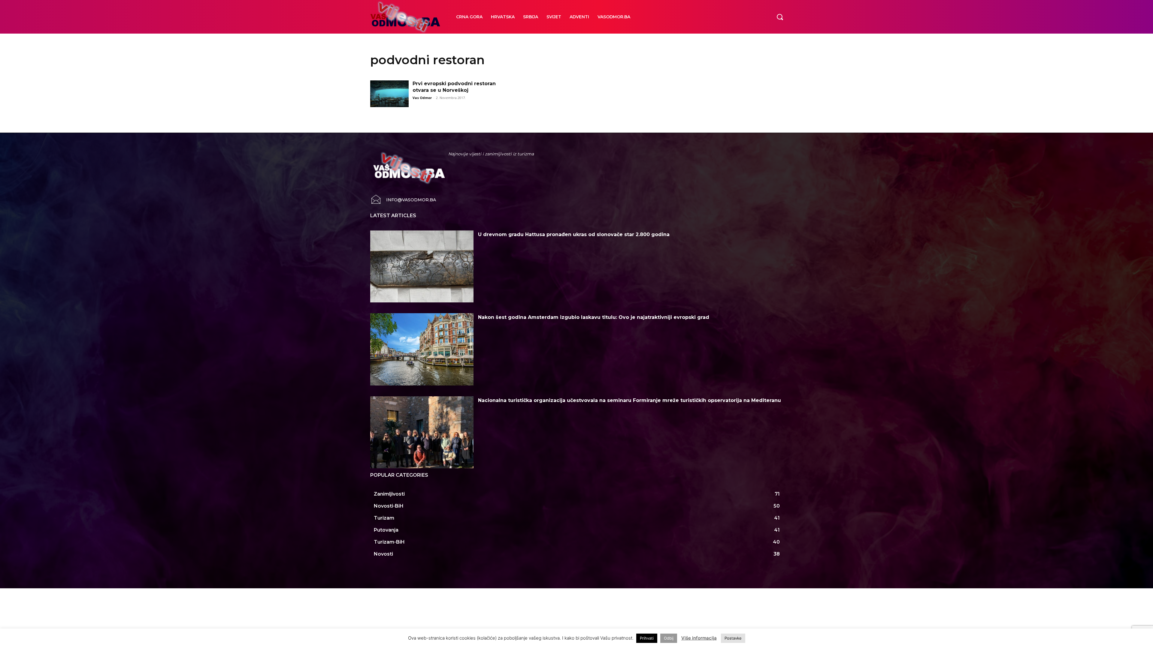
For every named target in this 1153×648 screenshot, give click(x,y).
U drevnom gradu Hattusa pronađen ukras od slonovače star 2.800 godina (574, 234)
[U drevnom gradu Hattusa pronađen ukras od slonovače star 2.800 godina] (422, 266)
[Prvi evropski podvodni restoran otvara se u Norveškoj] (389, 93)
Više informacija (699, 638)
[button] (779, 16)
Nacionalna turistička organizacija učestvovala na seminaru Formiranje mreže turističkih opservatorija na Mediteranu (629, 400)
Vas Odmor (422, 97)
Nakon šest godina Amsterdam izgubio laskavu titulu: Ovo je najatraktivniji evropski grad (593, 317)
